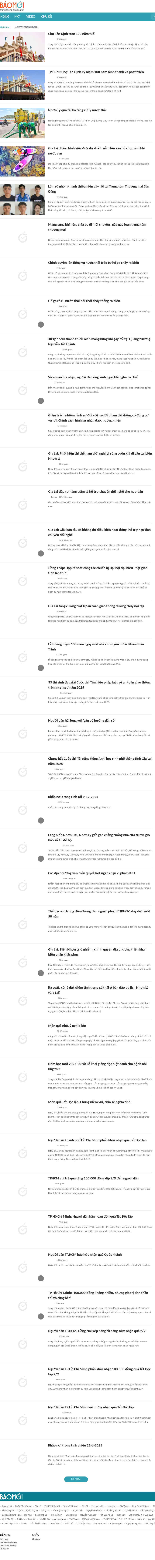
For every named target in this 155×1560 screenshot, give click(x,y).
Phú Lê (38, 1506)
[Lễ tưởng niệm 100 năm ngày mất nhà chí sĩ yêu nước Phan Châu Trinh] (22, 657)
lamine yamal (100, 1524)
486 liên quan (62, 197)
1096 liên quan (65, 497)
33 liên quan (62, 1031)
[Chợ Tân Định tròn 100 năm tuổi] (22, 47)
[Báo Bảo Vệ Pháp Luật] (50, 1380)
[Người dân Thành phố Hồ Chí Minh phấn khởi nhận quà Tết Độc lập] (22, 1153)
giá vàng (124, 1506)
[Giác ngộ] (52, 579)
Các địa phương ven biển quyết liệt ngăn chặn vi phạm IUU (91, 873)
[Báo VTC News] (52, 159)
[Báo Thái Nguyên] (53, 693)
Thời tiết (69, 1524)
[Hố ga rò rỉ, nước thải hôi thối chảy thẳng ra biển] (22, 314)
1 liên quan (62, 726)
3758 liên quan (65, 540)
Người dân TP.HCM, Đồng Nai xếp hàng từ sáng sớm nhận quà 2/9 (97, 1331)
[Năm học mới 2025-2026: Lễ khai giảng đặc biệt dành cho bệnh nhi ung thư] (22, 1077)
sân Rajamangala (61, 1511)
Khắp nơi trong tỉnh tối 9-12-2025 (73, 797)
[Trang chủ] (12, 6)
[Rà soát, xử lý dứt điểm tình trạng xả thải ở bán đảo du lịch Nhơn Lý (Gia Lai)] (22, 1000)
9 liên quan (63, 1222)
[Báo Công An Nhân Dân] (54, 1413)
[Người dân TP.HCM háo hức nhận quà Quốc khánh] (22, 1268)
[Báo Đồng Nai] (51, 803)
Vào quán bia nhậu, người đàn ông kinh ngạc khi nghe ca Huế (93, 377)
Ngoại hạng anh (133, 1524)
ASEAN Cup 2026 (10, 1524)
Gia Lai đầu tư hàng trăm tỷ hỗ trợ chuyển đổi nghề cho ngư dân (95, 492)
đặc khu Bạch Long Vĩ (28, 1511)
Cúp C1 (85, 1506)
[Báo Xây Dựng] (52, 464)
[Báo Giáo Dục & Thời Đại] (50, 769)
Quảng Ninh (71, 1515)
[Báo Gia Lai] (54, 116)
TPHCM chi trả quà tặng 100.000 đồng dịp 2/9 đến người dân (93, 1178)
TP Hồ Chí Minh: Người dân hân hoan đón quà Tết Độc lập (90, 1217)
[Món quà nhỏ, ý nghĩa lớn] (22, 1039)
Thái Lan (21, 1519)
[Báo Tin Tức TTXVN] (50, 1075)
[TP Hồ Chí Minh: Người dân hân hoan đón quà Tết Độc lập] (22, 1229)
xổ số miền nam (38, 1524)
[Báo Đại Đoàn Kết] (52, 1222)
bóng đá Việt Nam (140, 1506)
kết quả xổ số (106, 1515)
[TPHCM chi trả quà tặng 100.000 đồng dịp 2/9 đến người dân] (22, 1191)
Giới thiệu (4, 1539)
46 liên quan (61, 655)
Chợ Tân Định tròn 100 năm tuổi (71, 34)
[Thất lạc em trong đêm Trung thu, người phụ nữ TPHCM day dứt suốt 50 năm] (22, 924)
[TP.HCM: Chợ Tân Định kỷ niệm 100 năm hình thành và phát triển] (22, 85)
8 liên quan (64, 159)
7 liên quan (62, 1108)
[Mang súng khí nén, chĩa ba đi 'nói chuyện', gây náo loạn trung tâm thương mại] (22, 237)
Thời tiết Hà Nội (52, 1506)
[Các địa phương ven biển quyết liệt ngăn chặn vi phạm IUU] (22, 886)
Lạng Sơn (112, 1506)
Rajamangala (116, 1524)
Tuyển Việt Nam (70, 1506)
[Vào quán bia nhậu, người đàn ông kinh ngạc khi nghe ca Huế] (22, 390)
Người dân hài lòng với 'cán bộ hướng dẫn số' (81, 721)
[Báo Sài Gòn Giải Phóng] (51, 726)
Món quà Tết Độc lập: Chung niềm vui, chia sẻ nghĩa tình (89, 1102)
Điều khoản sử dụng (8, 1542)
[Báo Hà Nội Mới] (52, 426)
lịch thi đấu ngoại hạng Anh (52, 1519)
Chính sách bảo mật (8, 1546)
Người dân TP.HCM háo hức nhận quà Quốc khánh (85, 1255)
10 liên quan (62, 1260)
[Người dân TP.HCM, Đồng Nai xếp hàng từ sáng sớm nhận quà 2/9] (22, 1344)
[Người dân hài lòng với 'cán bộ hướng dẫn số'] (22, 733)
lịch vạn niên (97, 1506)
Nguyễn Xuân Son (88, 1515)
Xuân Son (121, 1515)
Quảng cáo (4, 1549)
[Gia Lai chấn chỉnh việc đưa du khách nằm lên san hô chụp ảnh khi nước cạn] (22, 161)
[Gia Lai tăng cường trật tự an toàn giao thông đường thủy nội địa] (22, 619)
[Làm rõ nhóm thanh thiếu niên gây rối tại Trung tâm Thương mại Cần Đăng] (22, 199)
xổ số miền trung (23, 1506)
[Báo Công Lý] (51, 268)
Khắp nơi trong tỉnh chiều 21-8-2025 (75, 1445)
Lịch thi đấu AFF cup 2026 (141, 1515)
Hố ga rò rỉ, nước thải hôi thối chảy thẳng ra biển (84, 301)
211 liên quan (66, 693)
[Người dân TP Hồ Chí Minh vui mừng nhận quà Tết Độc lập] (22, 1420)
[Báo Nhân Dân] (51, 40)
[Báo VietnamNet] (51, 235)
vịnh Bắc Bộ (7, 1519)
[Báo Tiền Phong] (51, 307)
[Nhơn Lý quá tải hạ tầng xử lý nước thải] (22, 123)
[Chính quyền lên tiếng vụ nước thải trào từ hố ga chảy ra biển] (22, 276)
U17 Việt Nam (83, 1524)
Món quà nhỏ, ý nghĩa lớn (67, 1026)
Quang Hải (7, 1506)
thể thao (73, 1519)
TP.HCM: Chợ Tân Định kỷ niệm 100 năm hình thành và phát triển (96, 72)
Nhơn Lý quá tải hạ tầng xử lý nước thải (77, 110)
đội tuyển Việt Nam (90, 1519)
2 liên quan (62, 39)
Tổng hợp (36, 1539)
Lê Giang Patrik (113, 1511)
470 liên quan (68, 846)
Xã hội (24, 1524)
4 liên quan (63, 960)
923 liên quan (63, 802)
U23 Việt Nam (130, 1511)
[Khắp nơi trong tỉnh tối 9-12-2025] (22, 810)
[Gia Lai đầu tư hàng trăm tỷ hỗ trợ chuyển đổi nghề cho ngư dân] (22, 505)
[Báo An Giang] (51, 197)
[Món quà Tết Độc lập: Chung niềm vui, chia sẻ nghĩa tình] (22, 1115)
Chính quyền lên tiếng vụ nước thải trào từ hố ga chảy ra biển (93, 263)
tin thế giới (56, 1515)
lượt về (31, 1519)
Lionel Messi (55, 1524)
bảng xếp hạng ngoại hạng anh (17, 1515)
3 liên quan (67, 350)
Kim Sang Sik (8, 1511)
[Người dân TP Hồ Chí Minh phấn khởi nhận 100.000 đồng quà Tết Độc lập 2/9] (22, 1382)
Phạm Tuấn (78, 1511)
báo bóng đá (41, 1515)
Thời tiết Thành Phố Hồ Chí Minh (119, 1519)
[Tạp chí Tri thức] (50, 383)
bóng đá (45, 1511)
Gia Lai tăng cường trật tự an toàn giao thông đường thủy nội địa (96, 606)
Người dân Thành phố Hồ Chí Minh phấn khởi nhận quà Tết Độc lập (97, 1140)
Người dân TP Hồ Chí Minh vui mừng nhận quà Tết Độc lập (91, 1407)
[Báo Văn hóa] (51, 78)
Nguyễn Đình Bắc (94, 1511)
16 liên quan (61, 1075)
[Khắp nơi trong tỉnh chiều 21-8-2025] (22, 1458)
